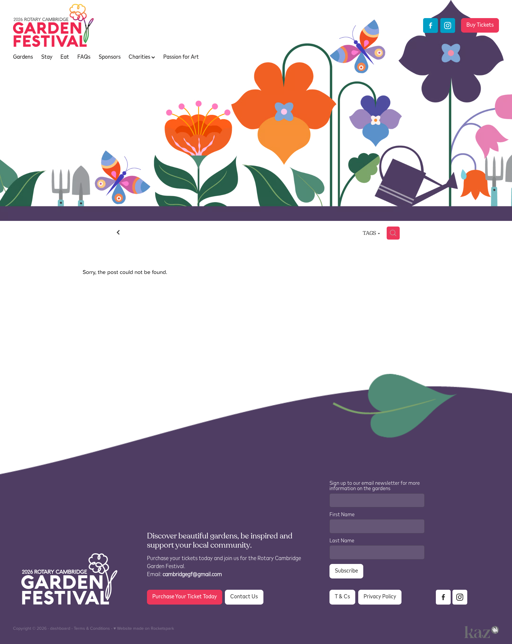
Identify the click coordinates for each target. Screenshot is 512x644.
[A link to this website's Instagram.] (447, 25)
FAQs (83, 57)
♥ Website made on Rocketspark (143, 628)
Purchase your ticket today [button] (184, 597)
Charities (140, 57)
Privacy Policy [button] (380, 597)
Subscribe (346, 571)
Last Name (341, 540)
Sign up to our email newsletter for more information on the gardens (374, 486)
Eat (64, 57)
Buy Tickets (480, 25)
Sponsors (110, 57)
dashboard (60, 628)
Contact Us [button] (244, 597)
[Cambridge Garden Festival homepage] (215, 25)
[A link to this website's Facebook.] (430, 25)
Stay (46, 57)
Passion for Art (181, 57)
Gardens (23, 57)
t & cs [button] (342, 597)
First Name (342, 514)
